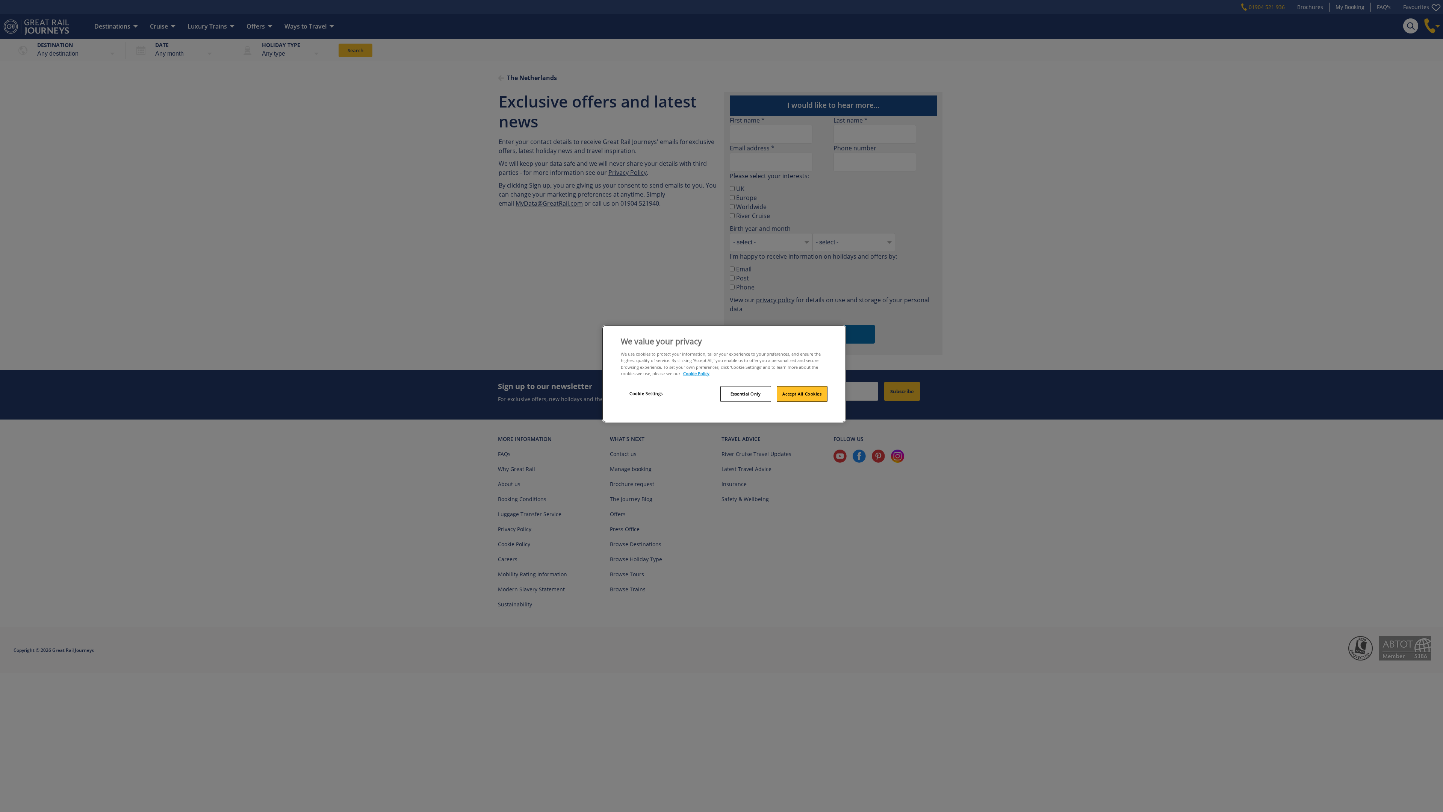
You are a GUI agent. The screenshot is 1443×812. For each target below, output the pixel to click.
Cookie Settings (646, 393)
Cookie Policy (696, 373)
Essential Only (746, 394)
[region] (724, 374)
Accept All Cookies (801, 394)
